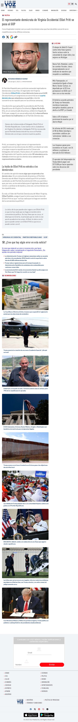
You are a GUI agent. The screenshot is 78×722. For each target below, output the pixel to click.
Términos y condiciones (34, 703)
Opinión (7, 691)
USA (17, 10)
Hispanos (10, 10)
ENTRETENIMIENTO (47, 685)
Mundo (38, 10)
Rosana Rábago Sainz (18, 79)
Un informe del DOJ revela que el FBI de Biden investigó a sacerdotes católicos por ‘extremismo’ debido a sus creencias (63, 134)
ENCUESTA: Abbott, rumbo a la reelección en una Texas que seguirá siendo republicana (25, 543)
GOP (45, 237)
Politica (23, 10)
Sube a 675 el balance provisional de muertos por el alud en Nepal (63, 119)
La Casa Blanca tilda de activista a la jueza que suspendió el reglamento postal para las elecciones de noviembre (26, 313)
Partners (45, 691)
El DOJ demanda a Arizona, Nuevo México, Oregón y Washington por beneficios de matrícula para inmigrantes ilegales (25, 428)
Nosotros (8, 694)
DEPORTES (8, 688)
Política (7, 15)
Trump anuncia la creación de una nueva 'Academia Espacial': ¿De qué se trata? (25, 351)
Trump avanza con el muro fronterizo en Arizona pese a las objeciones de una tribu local (26, 466)
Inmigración (54, 10)
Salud (30, 10)
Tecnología (45, 688)
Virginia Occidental (12, 237)
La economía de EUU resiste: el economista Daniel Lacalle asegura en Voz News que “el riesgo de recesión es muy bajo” (26, 271)
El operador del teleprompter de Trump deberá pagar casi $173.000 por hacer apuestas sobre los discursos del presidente (64, 165)
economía (45, 10)
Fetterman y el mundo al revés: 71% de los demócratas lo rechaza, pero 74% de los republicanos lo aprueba (26, 389)
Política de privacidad (52, 700)
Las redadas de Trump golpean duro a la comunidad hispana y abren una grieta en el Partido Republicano (26, 504)
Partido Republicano (32, 237)
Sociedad (63, 10)
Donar (3, 10)
